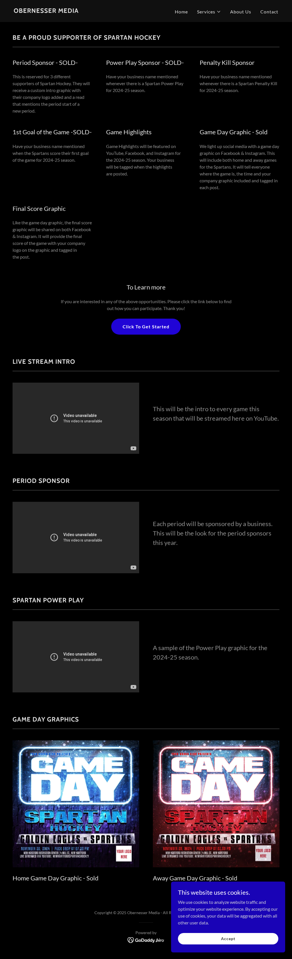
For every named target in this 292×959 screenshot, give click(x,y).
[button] (209, 11)
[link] (46, 11)
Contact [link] (269, 11)
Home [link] (181, 11)
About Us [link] (240, 11)
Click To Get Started (146, 326)
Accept (228, 938)
